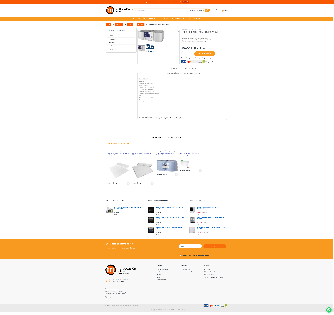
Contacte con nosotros (187, 272)
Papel (130, 24)
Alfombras (176, 18)
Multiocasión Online (113, 305)
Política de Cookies (209, 274)
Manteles (116, 151)
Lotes (185, 18)
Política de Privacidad (194, 255)
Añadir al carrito (206, 53)
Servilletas (111, 46)
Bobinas (111, 35)
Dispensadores (113, 39)
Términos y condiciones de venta (213, 277)
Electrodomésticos (138, 18)
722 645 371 (118, 281)
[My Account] (217, 10)
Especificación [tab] (190, 68)
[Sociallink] (106, 297)
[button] (178, 31)
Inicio (108, 24)
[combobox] (160, 10)
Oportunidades (194, 18)
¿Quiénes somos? (185, 269)
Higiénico (140, 24)
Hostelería (153, 18)
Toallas (111, 49)
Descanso (164, 18)
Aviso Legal (207, 269)
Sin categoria (198, 29)
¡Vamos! (185, 2)
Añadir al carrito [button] (128, 183)
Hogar (159, 274)
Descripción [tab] (173, 68)
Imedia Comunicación (177, 309)
